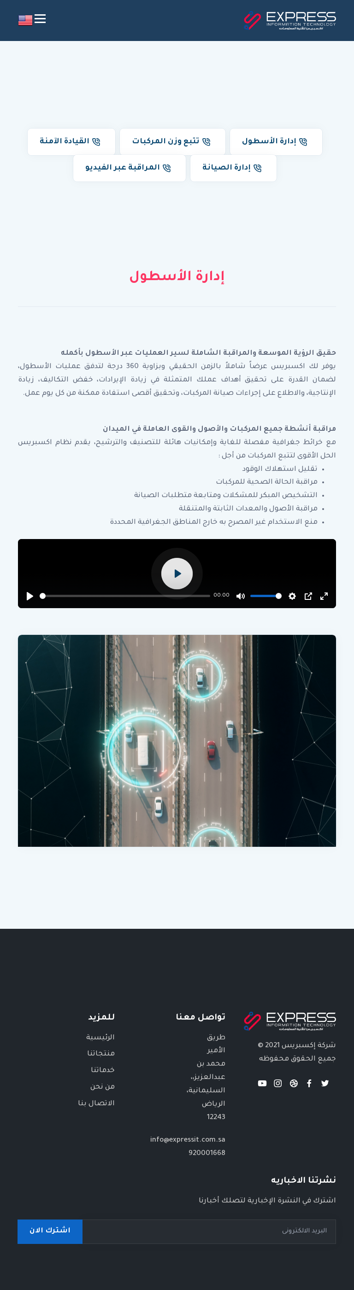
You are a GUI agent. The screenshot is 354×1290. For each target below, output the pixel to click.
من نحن (102, 1087)
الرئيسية (100, 1038)
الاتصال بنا (96, 1104)
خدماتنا (103, 1071)
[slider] (125, 596)
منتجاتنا (101, 1054)
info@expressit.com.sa (187, 1140)
